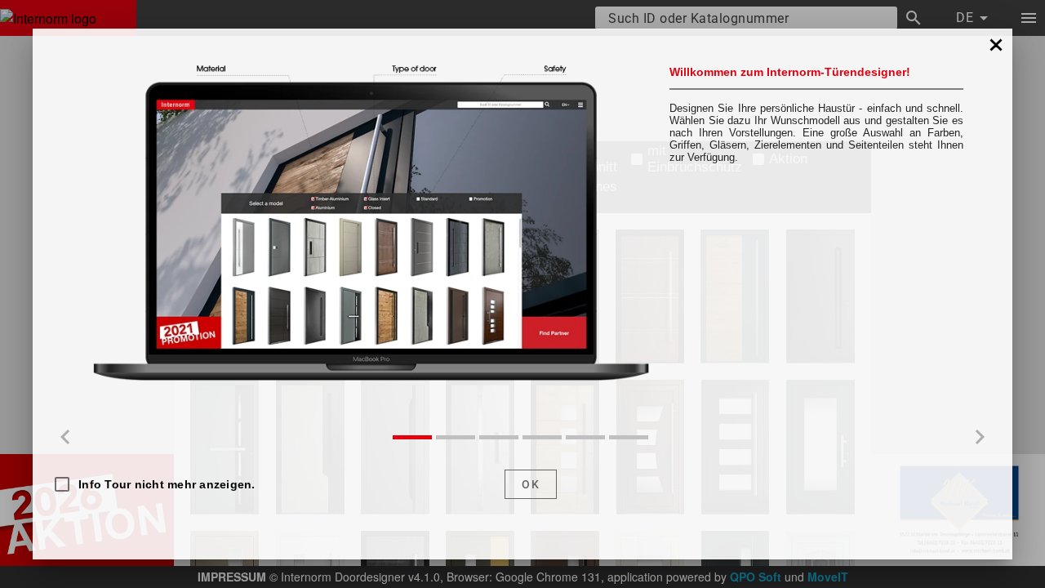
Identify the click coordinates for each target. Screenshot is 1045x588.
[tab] (412, 437)
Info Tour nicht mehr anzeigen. (167, 484)
